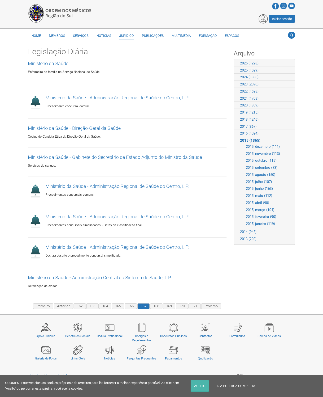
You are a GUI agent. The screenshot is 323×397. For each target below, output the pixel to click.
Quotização (205, 358)
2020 (249, 105)
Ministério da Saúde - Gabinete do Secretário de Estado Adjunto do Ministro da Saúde (115, 157)
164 (105, 306)
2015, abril (257, 203)
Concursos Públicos (173, 336)
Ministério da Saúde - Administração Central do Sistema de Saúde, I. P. (99, 277)
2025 (249, 70)
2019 (249, 112)
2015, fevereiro (261, 217)
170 (182, 306)
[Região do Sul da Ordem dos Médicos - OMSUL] (60, 12)
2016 (249, 133)
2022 (249, 91)
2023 (249, 84)
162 (80, 306)
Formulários (237, 336)
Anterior (63, 306)
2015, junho (259, 188)
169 (169, 306)
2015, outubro (261, 160)
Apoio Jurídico (45, 336)
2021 (249, 98)
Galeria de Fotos (46, 358)
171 (194, 306)
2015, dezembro (263, 146)
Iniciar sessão (282, 19)
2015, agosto (260, 175)
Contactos (205, 336)
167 (143, 306)
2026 (249, 63)
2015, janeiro (260, 224)
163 (92, 306)
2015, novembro (263, 154)
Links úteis (77, 358)
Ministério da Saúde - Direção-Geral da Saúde (74, 128)
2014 (248, 232)
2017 (248, 126)
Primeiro (43, 306)
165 (118, 306)
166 (131, 306)
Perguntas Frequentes (141, 358)
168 (156, 306)
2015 (250, 140)
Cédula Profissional (109, 336)
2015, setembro (261, 167)
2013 (248, 239)
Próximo (211, 306)
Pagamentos (173, 358)
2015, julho (259, 182)
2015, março (260, 210)
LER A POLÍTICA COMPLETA (234, 386)
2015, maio (259, 196)
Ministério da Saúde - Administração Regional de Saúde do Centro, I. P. (117, 98)
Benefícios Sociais (77, 336)
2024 (249, 77)
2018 (249, 119)
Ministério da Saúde (48, 63)
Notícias (109, 358)
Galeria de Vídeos (269, 336)
